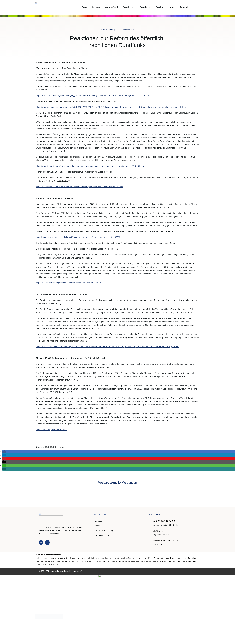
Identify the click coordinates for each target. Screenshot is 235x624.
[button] (194, 7)
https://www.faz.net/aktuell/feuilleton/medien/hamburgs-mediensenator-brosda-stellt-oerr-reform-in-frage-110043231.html (90, 166)
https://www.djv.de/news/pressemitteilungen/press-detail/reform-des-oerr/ (68, 283)
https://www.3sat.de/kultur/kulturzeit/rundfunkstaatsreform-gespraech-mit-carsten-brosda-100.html (79, 187)
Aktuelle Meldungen (109, 30)
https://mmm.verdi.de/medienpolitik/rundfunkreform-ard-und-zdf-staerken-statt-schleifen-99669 (78, 237)
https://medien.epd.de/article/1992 (51, 430)
